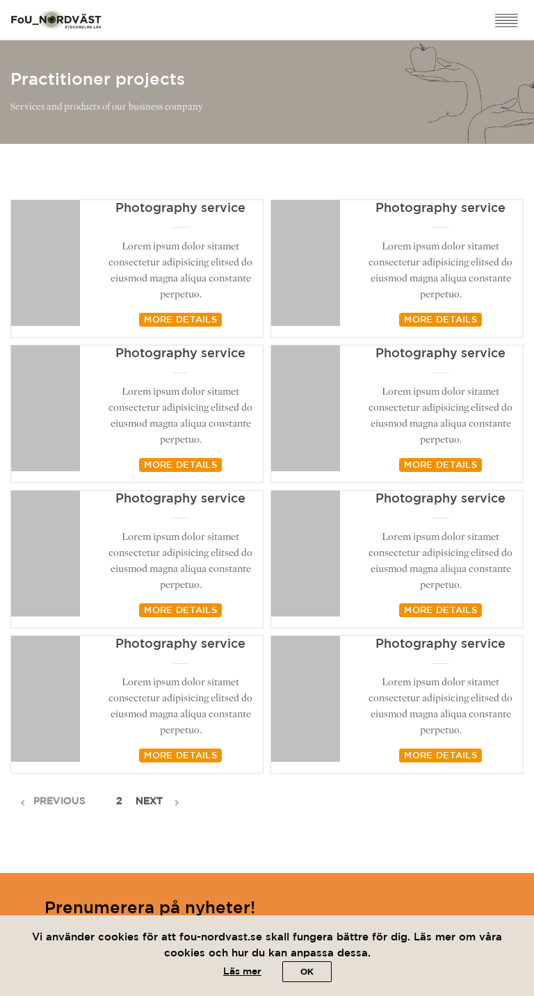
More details (180, 320)
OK (307, 972)
